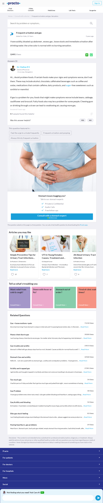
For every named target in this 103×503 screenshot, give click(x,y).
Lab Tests (72, 10)
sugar (68, 85)
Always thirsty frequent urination (24, 138)
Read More (84, 327)
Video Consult (31, 9)
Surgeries (92, 10)
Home (10, 16)
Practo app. (84, 225)
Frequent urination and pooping (56, 133)
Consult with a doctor (22, 16)
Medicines (51, 10)
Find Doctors (10, 9)
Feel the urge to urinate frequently (25, 133)
